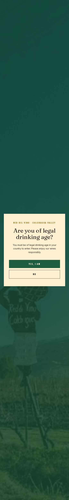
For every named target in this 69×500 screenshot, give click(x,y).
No (34, 274)
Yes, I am (34, 263)
